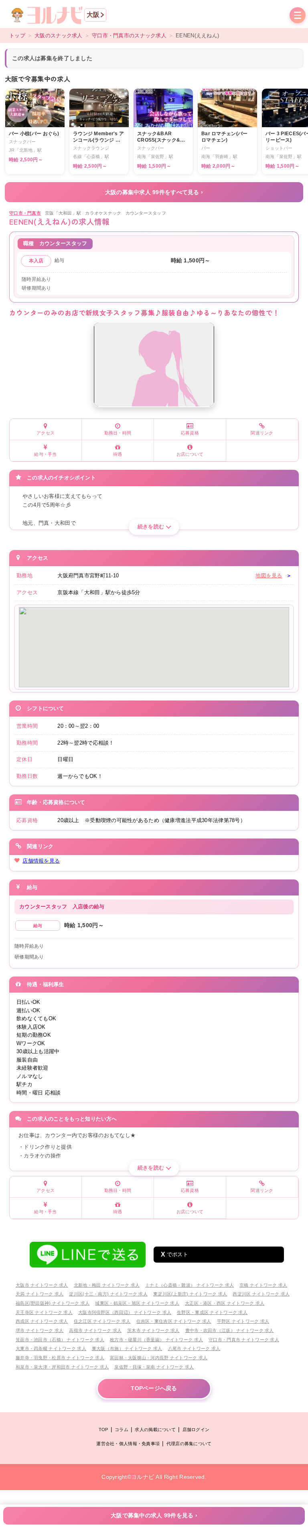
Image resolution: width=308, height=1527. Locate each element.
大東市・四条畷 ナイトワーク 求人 (51, 1348)
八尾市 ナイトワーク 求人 (194, 1348)
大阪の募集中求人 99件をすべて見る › (154, 192)
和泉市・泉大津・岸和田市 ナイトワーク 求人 (62, 1367)
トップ (17, 35)
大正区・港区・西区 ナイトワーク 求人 (224, 1303)
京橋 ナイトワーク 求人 (263, 1285)
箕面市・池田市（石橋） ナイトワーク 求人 (60, 1339)
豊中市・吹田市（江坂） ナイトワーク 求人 (229, 1330)
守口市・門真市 (25, 213)
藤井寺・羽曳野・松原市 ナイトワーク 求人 (60, 1357)
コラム (121, 1429)
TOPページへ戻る (154, 1388)
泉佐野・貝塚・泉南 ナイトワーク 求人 (154, 1367)
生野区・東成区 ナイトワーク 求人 (212, 1312)
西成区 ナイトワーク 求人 (42, 1321)
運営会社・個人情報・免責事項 (128, 1443)
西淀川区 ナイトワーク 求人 (261, 1293)
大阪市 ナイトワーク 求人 (42, 1285)
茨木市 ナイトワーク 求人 (153, 1330)
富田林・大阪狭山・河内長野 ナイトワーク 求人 (158, 1357)
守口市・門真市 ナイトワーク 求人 (244, 1339)
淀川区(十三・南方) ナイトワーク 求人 (108, 1293)
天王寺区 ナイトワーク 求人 (44, 1312)
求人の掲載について (155, 1429)
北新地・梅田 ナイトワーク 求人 (107, 1285)
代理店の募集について (189, 1443)
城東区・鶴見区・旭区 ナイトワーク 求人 (137, 1303)
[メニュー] (298, 16)
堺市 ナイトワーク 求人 (39, 1330)
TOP (103, 1429)
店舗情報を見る (41, 861)
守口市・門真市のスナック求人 (129, 35)
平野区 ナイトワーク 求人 (243, 1321)
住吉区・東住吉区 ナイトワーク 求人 (173, 1321)
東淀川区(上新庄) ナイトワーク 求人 (190, 1293)
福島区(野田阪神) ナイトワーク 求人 (52, 1303)
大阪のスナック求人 (58, 35)
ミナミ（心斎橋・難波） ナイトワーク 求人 (189, 1285)
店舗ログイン (196, 1429)
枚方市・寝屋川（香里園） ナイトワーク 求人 (156, 1339)
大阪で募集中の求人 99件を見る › (154, 1516)
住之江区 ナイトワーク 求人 (102, 1321)
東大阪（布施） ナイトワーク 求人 (127, 1348)
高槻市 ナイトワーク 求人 (95, 1330)
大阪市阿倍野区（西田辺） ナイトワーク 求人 (124, 1312)
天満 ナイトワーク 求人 (39, 1293)
